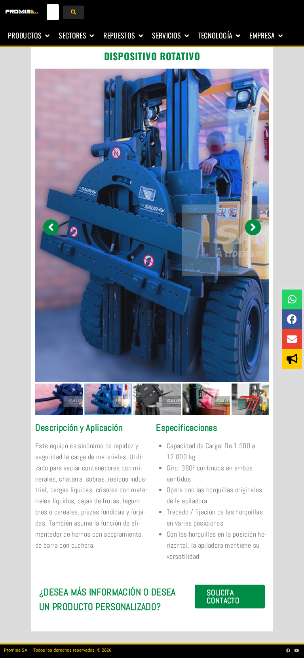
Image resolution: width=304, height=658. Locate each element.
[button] (29, 35)
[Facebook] (292, 319)
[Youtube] (297, 650)
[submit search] (73, 12)
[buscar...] (53, 12)
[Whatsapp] (292, 299)
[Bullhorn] (292, 359)
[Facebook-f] (288, 650)
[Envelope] (292, 339)
